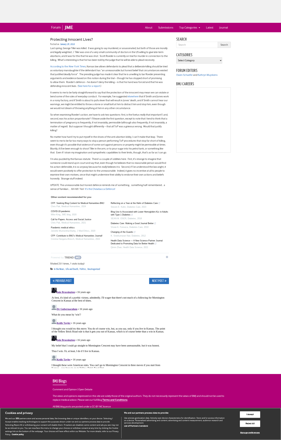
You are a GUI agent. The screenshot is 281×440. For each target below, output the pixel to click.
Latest (209, 27)
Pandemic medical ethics (63, 227)
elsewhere (133, 96)
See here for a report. (89, 86)
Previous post (63, 281)
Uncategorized (93, 269)
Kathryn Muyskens (208, 74)
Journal (223, 27)
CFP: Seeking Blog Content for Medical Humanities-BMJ (77, 203)
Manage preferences (250, 433)
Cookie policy (18, 434)
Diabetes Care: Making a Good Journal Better (132, 223)
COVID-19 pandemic (60, 211)
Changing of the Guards (122, 232)
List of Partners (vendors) (136, 426)
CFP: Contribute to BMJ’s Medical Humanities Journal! (76, 236)
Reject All (250, 423)
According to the (68, 66)
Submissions (165, 27)
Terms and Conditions (114, 400)
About (148, 27)
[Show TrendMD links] (167, 257)
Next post (158, 281)
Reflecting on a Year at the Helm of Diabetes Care (134, 203)
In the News (59, 269)
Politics (83, 269)
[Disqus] (109, 327)
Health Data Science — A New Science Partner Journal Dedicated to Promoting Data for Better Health (137, 242)
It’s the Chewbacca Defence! (100, 189)
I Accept (250, 414)
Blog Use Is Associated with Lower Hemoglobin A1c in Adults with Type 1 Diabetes (139, 213)
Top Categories (188, 27)
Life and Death (72, 269)
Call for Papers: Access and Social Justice (71, 219)
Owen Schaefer (184, 74)
